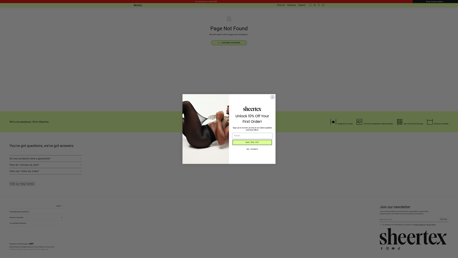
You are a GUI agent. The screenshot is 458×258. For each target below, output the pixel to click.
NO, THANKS (252, 149)
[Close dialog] (272, 97)
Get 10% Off (252, 142)
